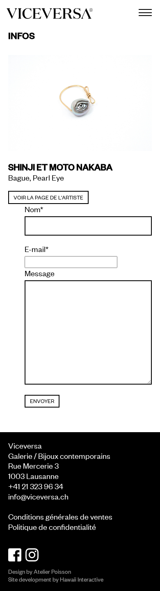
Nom (34, 209)
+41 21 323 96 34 (35, 486)
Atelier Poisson (52, 571)
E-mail (36, 249)
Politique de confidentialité (52, 526)
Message (40, 273)
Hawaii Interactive (81, 579)
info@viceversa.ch (38, 496)
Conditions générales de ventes (60, 516)
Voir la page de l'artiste (48, 197)
